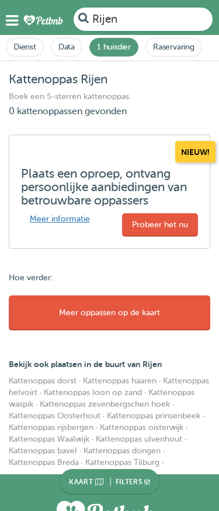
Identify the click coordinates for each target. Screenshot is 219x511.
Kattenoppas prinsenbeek (153, 415)
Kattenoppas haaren (120, 380)
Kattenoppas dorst (43, 380)
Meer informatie (60, 218)
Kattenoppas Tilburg (122, 462)
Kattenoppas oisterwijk (141, 427)
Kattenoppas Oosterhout (54, 415)
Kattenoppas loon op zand (93, 392)
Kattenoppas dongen (122, 450)
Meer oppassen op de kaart (109, 312)
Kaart (82, 482)
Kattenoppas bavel (43, 450)
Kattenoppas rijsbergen (51, 427)
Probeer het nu (160, 224)
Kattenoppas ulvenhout (139, 439)
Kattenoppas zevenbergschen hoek (105, 404)
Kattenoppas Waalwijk (49, 439)
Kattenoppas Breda (44, 462)
